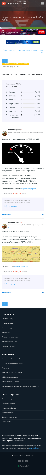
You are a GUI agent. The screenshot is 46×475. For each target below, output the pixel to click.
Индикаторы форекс (9, 408)
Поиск (41, 50)
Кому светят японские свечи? (12, 372)
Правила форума (32, 50)
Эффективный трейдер (10, 377)
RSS (42, 53)
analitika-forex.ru (34, 448)
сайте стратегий (21, 266)
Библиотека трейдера (9, 342)
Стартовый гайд (7, 319)
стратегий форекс (28, 189)
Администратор (15, 130)
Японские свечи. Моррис (10, 382)
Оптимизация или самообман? (13, 363)
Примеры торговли (8, 346)
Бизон (18, 67)
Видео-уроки (6, 332)
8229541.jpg (16, 271)
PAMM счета (6, 422)
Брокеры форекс (7, 413)
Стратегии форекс (8, 399)
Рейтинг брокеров (10, 206)
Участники (21, 50)
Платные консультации (10, 337)
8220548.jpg (16, 193)
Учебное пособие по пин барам (13, 359)
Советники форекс (10, 208)
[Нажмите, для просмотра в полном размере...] (21, 163)
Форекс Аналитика (16, 3)
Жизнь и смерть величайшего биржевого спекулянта (20, 386)
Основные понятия (8, 323)
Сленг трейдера (7, 328)
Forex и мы (5, 368)
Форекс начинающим (9, 417)
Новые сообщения (10, 50)
